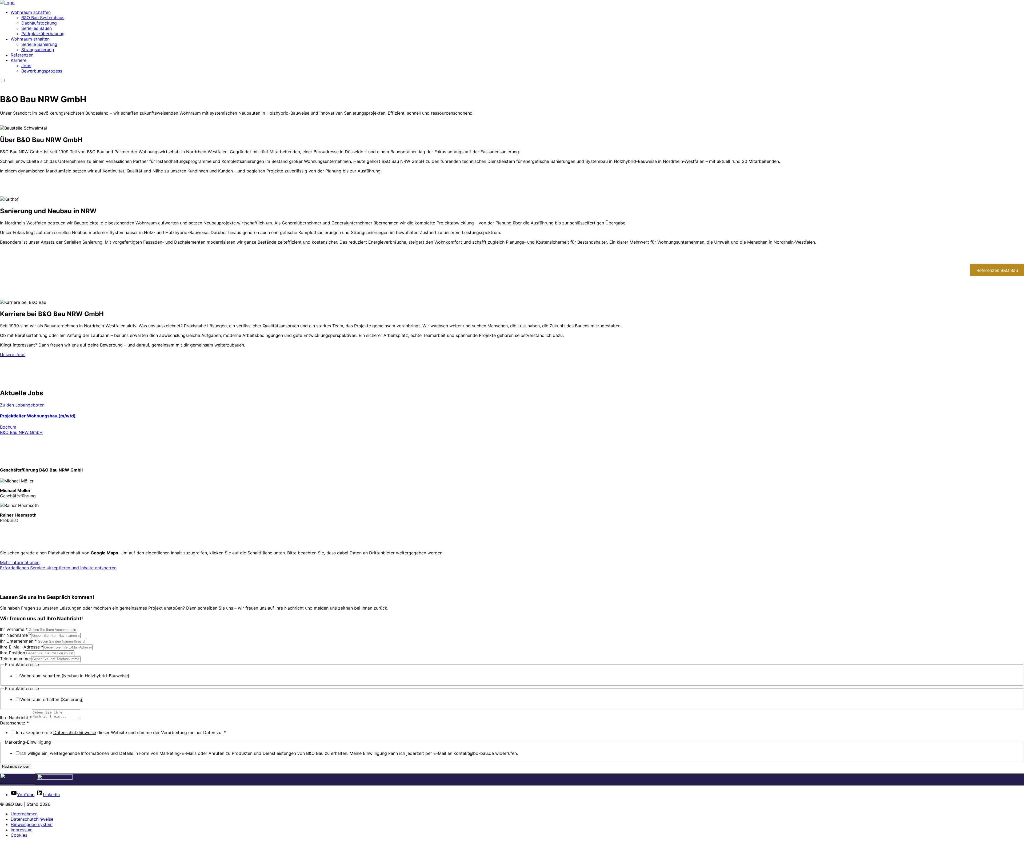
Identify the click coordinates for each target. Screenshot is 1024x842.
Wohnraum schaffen (31, 12)
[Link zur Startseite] (7, 2)
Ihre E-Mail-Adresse (21, 647)
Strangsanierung (37, 49)
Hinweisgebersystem (32, 824)
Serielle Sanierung (39, 44)
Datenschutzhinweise (74, 732)
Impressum (22, 829)
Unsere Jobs (12, 354)
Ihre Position (12, 652)
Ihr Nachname (15, 635)
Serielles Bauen (36, 28)
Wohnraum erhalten (30, 39)
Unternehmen (24, 813)
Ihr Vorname (14, 629)
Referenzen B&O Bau (997, 270)
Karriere (18, 60)
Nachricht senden (15, 766)
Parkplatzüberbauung (43, 33)
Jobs (26, 65)
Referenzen (22, 55)
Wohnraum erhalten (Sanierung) (52, 699)
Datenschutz (14, 723)
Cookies (19, 835)
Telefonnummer (15, 658)
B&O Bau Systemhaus (42, 17)
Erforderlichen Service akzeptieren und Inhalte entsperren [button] (58, 567)
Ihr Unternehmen (18, 641)
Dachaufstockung (39, 23)
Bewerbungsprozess (41, 71)
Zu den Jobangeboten (22, 405)
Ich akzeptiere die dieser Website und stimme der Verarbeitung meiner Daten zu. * (121, 732)
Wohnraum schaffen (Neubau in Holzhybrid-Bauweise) (74, 675)
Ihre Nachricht (16, 717)
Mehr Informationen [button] (19, 562)
